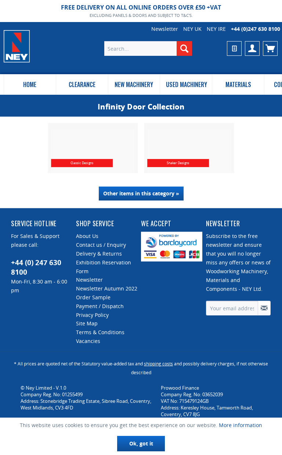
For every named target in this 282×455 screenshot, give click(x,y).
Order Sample (93, 297)
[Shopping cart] (270, 48)
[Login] (252, 48)
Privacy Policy (92, 314)
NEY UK (192, 28)
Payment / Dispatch (100, 306)
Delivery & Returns (99, 253)
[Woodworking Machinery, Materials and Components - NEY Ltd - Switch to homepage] (17, 46)
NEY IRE (216, 28)
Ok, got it (141, 443)
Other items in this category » (141, 193)
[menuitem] (148, 48)
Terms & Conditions (100, 332)
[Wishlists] (234, 48)
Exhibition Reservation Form (103, 267)
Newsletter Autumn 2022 (106, 288)
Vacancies (88, 340)
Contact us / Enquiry (101, 244)
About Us (87, 235)
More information (240, 425)
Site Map (87, 323)
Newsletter (164, 28)
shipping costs (158, 364)
